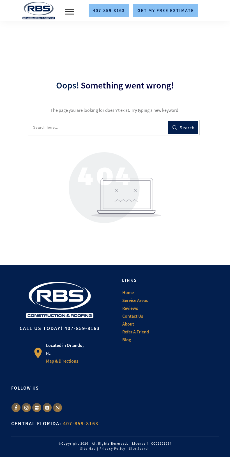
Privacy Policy (112, 449)
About (128, 324)
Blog (126, 339)
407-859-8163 (82, 328)
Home (128, 292)
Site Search (139, 449)
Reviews (130, 308)
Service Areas (135, 300)
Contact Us (132, 316)
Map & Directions (62, 361)
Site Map (88, 449)
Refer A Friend (135, 332)
